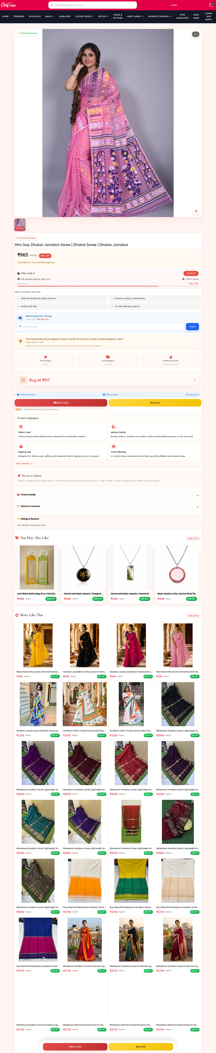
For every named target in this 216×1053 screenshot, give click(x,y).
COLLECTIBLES (83, 16)
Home (5, 16)
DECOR (102, 16)
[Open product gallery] (108, 123)
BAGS (48, 16)
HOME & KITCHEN (118, 16)
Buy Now (155, 402)
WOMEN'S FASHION (158, 16)
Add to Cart (62, 402)
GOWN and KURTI (208, 16)
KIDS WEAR (196, 16)
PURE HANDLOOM (182, 16)
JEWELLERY (65, 16)
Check (192, 326)
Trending (19, 16)
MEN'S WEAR (134, 16)
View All (192, 538)
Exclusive (35, 16)
